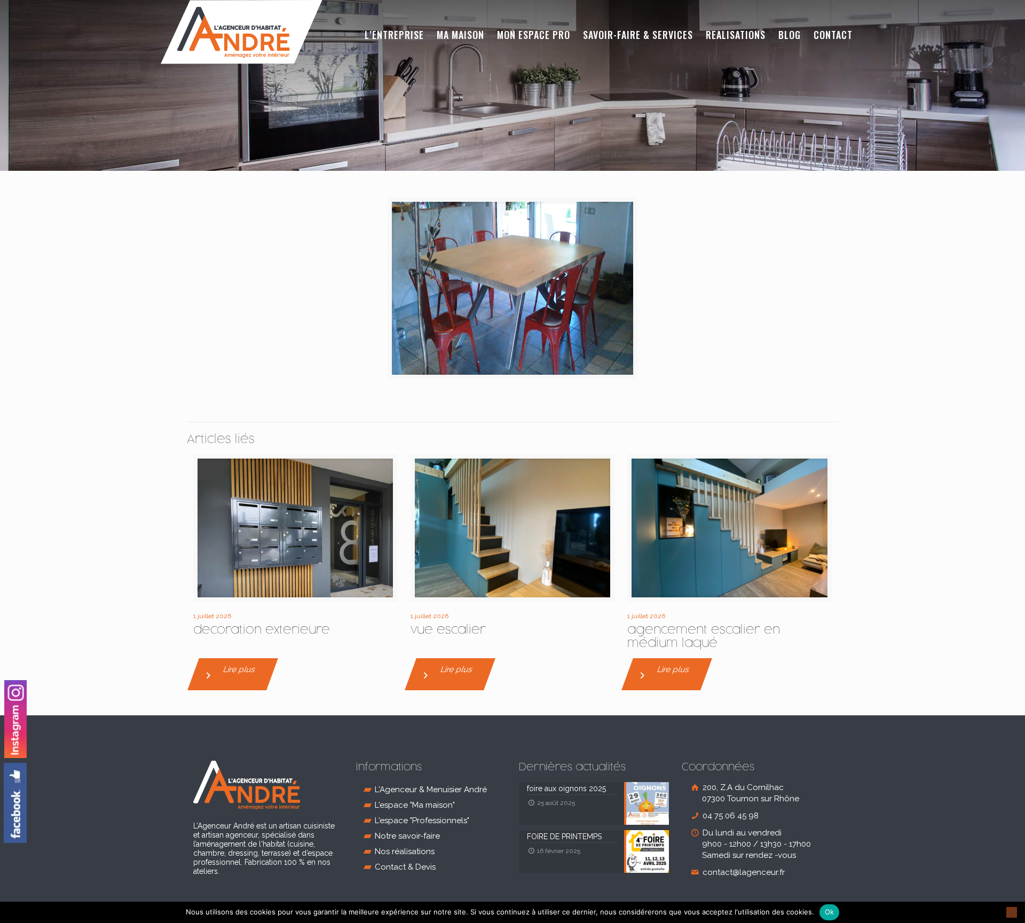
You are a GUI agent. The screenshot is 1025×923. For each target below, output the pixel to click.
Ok (829, 912)
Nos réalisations (405, 851)
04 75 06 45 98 (729, 816)
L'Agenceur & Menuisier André (431, 789)
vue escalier (448, 630)
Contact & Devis (405, 867)
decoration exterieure (261, 630)
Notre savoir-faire (407, 836)
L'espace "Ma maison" (415, 805)
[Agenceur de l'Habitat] (241, 32)
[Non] (1011, 912)
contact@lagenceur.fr (742, 872)
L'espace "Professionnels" (422, 820)
